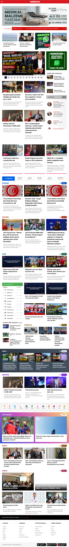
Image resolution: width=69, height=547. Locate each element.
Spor (4, 532)
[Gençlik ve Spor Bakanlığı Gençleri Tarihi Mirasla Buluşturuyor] (56, 288)
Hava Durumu (38, 535)
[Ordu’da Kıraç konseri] (34, 382)
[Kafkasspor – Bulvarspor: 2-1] (6, 336)
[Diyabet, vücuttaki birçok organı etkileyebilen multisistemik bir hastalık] (34, 497)
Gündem (5, 91)
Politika (4, 535)
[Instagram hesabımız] (25, 517)
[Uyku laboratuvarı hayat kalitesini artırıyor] (56, 497)
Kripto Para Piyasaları (23, 537)
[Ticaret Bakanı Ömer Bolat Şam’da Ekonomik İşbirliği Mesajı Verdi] (56, 191)
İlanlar (4, 530)
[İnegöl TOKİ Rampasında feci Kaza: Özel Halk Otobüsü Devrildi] (42, 357)
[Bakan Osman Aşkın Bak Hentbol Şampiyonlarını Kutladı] (12, 261)
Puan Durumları (38, 526)
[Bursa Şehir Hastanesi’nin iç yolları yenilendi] (59, 37)
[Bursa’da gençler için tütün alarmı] (12, 497)
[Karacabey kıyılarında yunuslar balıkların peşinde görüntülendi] (9, 37)
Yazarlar (21, 528)
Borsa (20, 532)
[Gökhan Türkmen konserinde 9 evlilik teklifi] (50, 92)
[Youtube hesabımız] (27, 517)
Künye (20, 530)
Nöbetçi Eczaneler (39, 532)
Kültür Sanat (53, 532)
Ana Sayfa (21, 526)
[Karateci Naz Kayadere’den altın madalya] (34, 309)
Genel (49, 154)
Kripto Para (37, 530)
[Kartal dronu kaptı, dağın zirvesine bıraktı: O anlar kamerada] (51, 425)
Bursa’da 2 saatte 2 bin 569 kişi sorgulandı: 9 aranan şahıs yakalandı (18, 28)
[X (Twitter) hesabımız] (23, 517)
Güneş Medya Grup (16, 544)
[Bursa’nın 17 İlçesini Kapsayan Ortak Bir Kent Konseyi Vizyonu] (26, 37)
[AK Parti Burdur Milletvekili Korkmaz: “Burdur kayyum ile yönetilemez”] (34, 225)
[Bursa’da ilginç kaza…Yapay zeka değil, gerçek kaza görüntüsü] (59, 357)
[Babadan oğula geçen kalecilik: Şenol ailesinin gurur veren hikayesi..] (56, 262)
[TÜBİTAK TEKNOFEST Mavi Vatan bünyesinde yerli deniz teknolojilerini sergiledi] (60, 330)
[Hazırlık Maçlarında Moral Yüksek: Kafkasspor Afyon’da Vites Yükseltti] (56, 309)
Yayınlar (37, 528)
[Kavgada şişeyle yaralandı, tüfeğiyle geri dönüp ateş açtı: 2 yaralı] (50, 78)
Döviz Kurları (22, 535)
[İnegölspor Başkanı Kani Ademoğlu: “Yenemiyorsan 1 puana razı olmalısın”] (6, 328)
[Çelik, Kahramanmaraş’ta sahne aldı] (56, 382)
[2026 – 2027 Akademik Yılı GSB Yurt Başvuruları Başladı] (34, 288)
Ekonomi (4, 528)
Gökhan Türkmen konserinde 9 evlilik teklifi (50, 28)
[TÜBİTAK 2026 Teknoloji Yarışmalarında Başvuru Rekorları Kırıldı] (31, 330)
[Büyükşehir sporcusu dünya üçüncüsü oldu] (34, 262)
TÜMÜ (64, 97)
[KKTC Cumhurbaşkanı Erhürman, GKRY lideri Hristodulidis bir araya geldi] (34, 453)
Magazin (5, 120)
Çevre (52, 528)
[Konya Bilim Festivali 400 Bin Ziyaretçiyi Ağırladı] (45, 330)
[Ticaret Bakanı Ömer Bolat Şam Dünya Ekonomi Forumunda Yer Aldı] (12, 191)
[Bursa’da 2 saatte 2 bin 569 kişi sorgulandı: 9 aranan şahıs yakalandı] (50, 85)
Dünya (27, 120)
